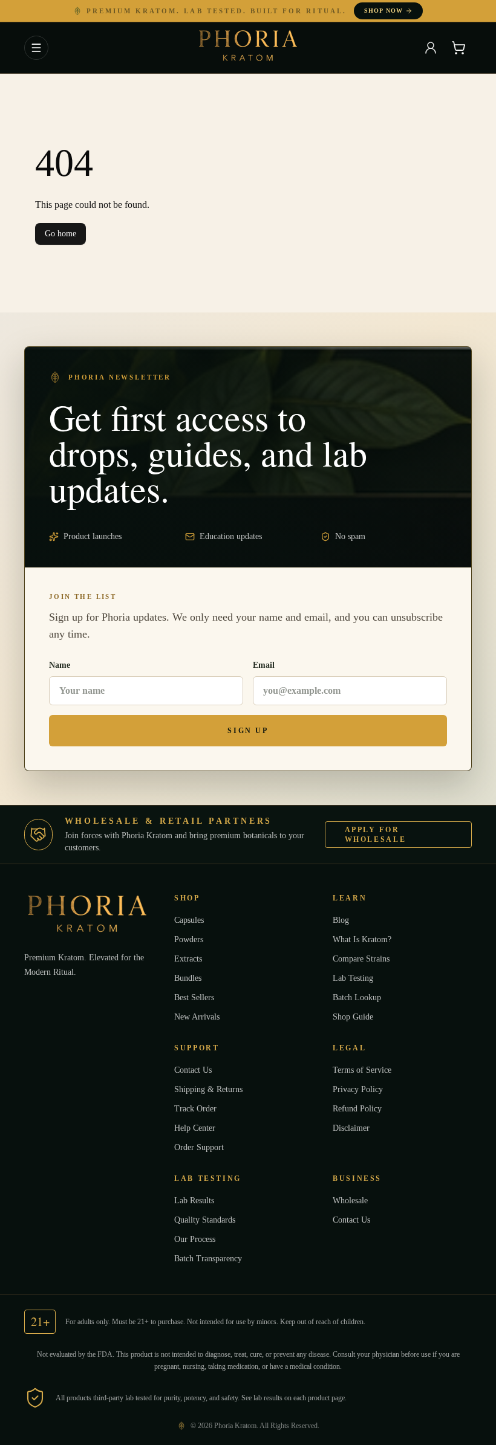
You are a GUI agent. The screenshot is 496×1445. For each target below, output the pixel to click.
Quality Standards (208, 1219)
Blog (342, 919)
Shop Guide (355, 1016)
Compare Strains (365, 958)
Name (60, 665)
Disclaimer (353, 1127)
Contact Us (196, 1069)
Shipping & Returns (210, 1089)
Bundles (190, 977)
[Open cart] (458, 47)
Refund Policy (360, 1108)
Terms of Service (366, 1069)
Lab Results (197, 1200)
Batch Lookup (360, 997)
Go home (62, 233)
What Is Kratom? (364, 939)
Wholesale (353, 1200)
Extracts (190, 958)
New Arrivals (198, 1016)
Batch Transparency (213, 1258)
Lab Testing (355, 977)
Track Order (196, 1108)
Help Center (197, 1127)
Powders (190, 939)
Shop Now (380, 11)
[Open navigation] (36, 48)
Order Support (201, 1147)
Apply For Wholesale (383, 834)
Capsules (192, 919)
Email (264, 665)
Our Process (197, 1238)
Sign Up (247, 730)
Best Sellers (197, 997)
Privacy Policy (361, 1089)
